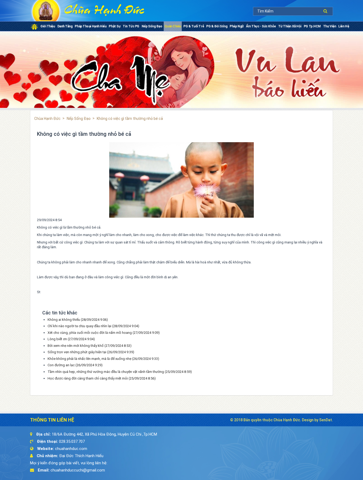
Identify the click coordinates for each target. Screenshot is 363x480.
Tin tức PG (131, 26)
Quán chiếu (172, 26)
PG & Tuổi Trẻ (193, 26)
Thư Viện (329, 26)
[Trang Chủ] (34, 26)
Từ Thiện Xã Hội (289, 26)
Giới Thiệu (47, 26)
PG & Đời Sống (216, 26)
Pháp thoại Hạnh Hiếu (90, 26)
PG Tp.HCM (312, 26)
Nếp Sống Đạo (152, 26)
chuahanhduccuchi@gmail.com (77, 470)
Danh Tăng (65, 26)
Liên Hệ (343, 26)
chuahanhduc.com (71, 448)
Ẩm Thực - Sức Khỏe (261, 26)
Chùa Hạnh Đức (47, 118)
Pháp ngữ (236, 26)
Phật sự (114, 26)
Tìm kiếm (327, 11)
